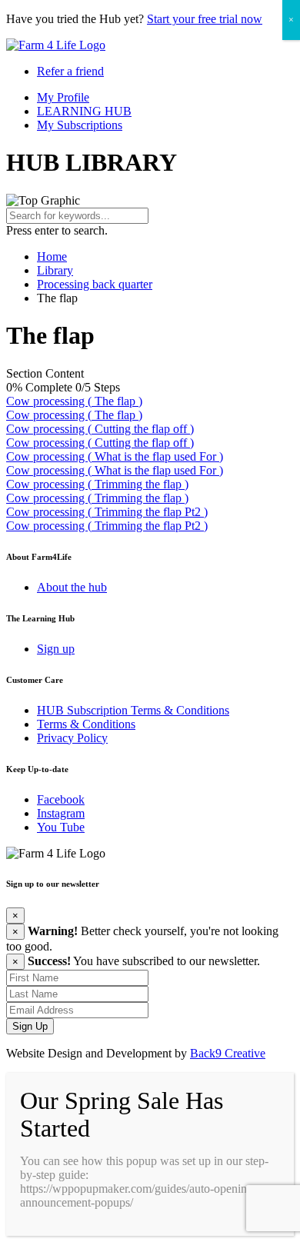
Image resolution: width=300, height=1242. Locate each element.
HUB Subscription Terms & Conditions (133, 710)
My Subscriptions (79, 125)
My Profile (63, 97)
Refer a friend (70, 71)
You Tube (61, 827)
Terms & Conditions (86, 724)
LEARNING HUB (84, 111)
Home (52, 256)
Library (55, 270)
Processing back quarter (94, 284)
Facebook (61, 799)
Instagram (61, 813)
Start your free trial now (204, 18)
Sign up (56, 648)
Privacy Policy (72, 737)
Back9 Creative (227, 1053)
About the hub (72, 587)
